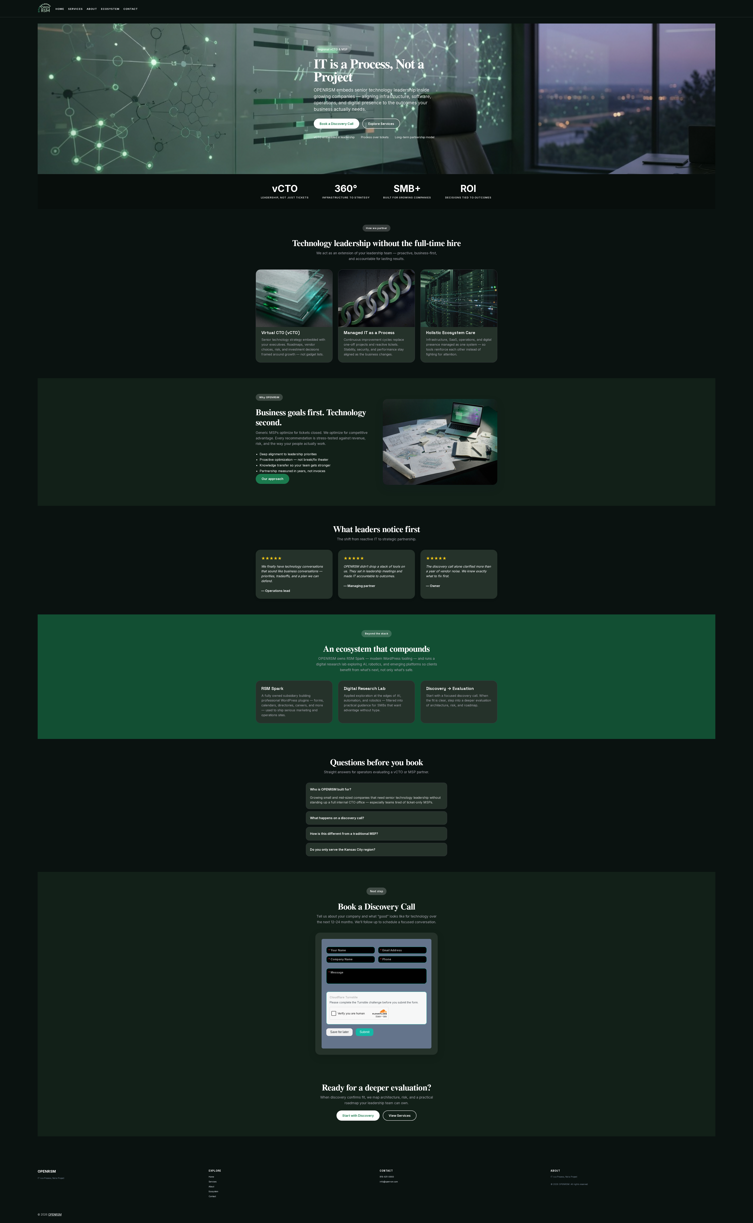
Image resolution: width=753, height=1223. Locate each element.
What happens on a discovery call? (337, 818)
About (92, 8)
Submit (364, 1032)
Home (59, 8)
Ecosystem (110, 8)
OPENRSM (55, 1214)
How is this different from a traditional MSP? (344, 834)
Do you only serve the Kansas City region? (342, 849)
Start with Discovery (358, 1116)
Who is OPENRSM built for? (330, 789)
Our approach (272, 479)
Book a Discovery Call (336, 124)
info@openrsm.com (389, 1181)
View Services (400, 1116)
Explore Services (381, 124)
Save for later (339, 1032)
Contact (130, 8)
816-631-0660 (387, 1177)
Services (75, 8)
